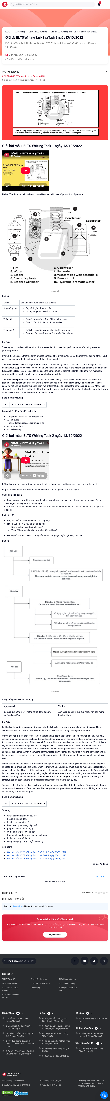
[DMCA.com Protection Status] (7, 1094)
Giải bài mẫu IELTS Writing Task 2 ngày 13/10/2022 (23, 80)
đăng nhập (18, 906)
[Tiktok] (94, 961)
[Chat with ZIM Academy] (104, 1095)
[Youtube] (84, 961)
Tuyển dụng (35, 988)
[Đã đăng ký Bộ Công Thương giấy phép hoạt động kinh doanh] (21, 1094)
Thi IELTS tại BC (8, 979)
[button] (12, 4)
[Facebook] (75, 961)
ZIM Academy (16, 55)
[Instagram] (104, 961)
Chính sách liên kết (10, 983)
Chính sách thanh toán (40, 983)
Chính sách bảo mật (39, 979)
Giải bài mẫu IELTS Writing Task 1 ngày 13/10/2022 (23, 76)
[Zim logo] (5, 4)
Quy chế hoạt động (67, 983)
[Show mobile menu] (106, 4)
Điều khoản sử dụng (67, 979)
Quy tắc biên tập (14, 59)
